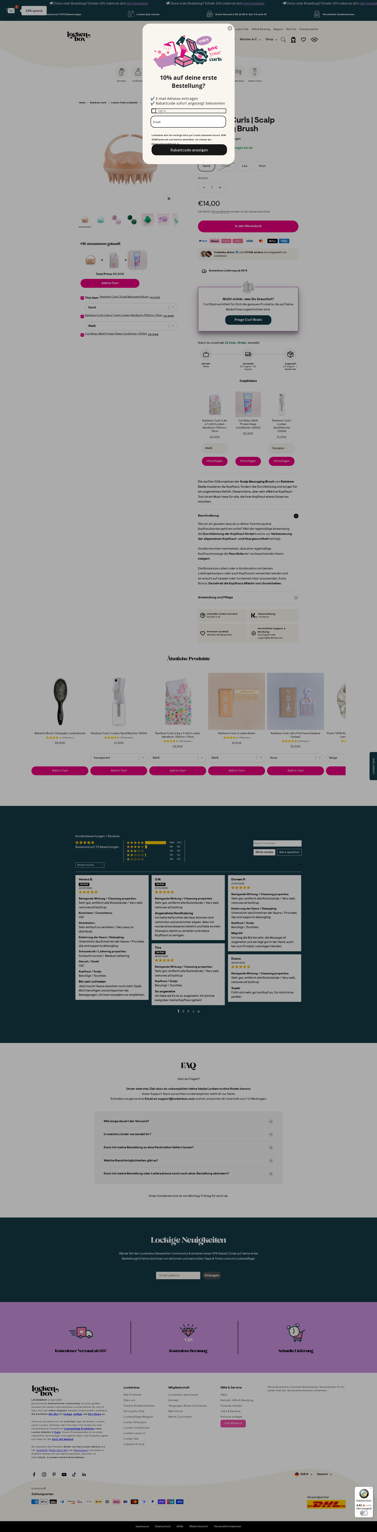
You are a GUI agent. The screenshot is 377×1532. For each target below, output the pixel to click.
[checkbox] (189, 111)
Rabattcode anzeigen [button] (189, 149)
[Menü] (370, 1489)
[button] (230, 28)
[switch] (364, 1513)
